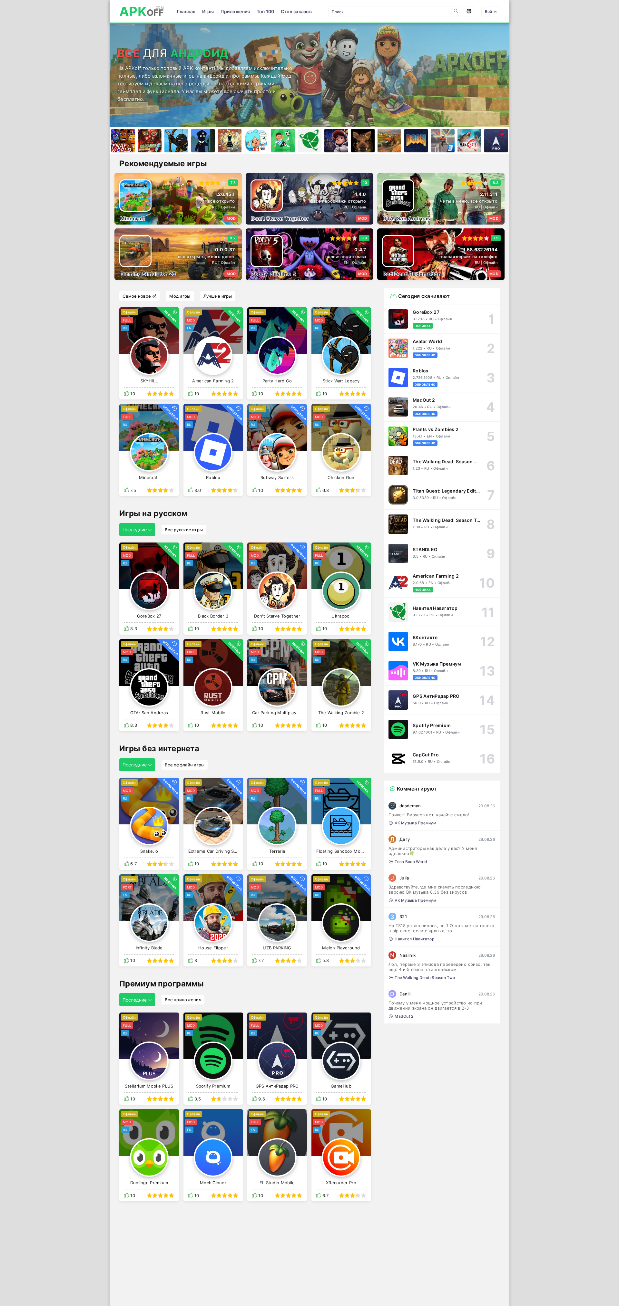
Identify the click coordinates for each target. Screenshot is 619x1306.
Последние (135, 529)
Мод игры (179, 296)
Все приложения (183, 999)
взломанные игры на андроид (188, 76)
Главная (186, 11)
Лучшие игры (217, 296)
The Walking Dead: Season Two (425, 977)
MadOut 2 (404, 1016)
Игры (208, 11)
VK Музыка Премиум (415, 823)
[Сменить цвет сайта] (469, 11)
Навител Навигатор (414, 938)
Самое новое (137, 296)
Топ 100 (265, 11)
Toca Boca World (411, 861)
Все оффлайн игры (184, 764)
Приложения (235, 11)
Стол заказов (296, 11)
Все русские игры (184, 529)
